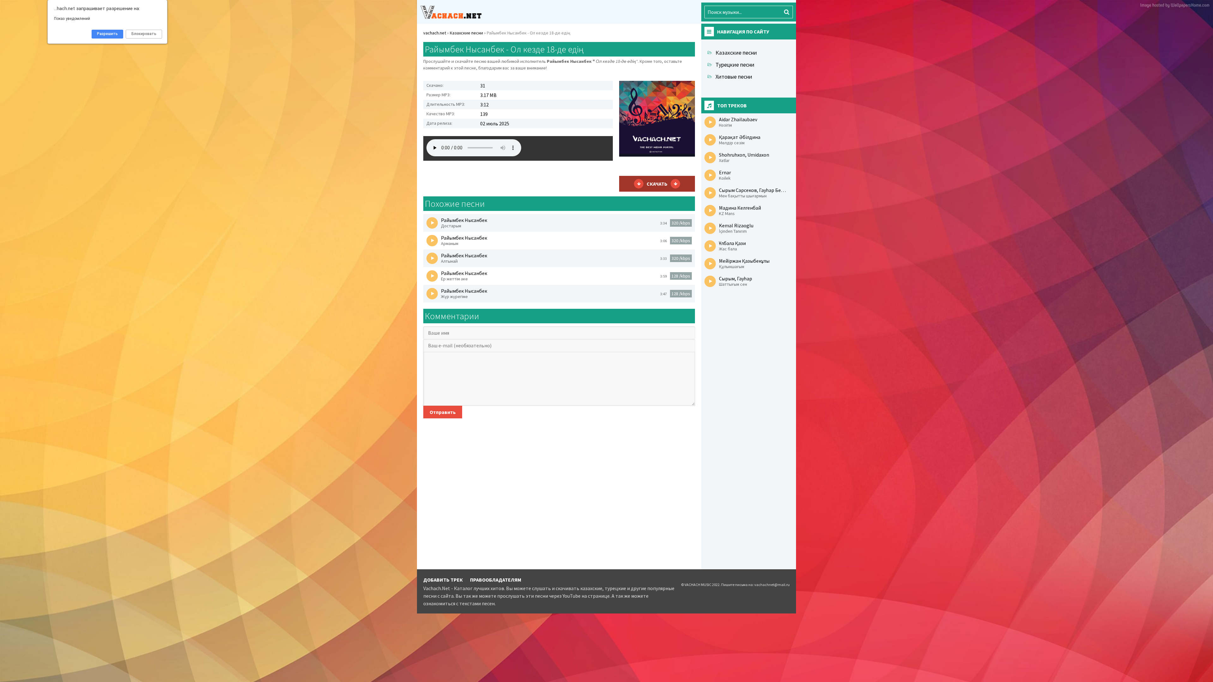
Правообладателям (495, 580)
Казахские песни (736, 52)
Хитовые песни (733, 76)
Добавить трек (443, 580)
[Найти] (786, 12)
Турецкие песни (734, 64)
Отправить (443, 412)
